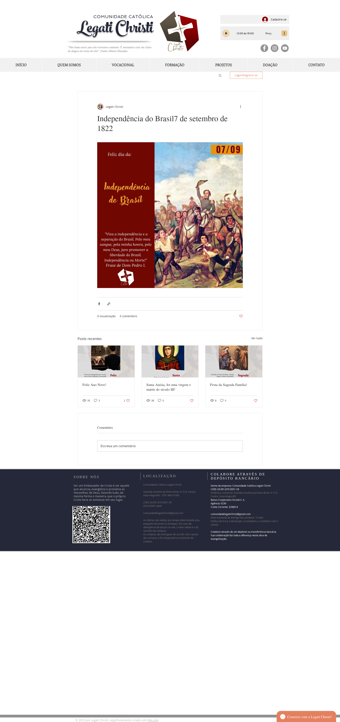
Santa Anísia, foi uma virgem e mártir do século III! (168, 387)
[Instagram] (274, 48)
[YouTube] (285, 48)
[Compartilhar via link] (109, 304)
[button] (220, 75)
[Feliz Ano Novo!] (106, 361)
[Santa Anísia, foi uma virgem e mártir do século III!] (170, 361)
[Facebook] (264, 48)
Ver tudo (256, 338)
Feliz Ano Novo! (94, 384)
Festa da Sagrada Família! (230, 384)
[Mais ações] (240, 106)
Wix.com (153, 720)
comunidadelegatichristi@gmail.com (163, 513)
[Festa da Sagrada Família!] (233, 361)
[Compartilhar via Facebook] (99, 304)
